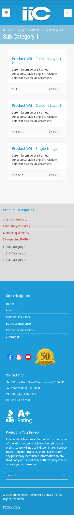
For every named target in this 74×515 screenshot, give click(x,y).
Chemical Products (15, 219)
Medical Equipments (16, 233)
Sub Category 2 (16, 253)
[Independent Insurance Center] (37, 14)
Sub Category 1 (16, 247)
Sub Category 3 (16, 260)
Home (10, 304)
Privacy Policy (11, 507)
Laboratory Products (16, 226)
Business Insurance (18, 323)
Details (52, 88)
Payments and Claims (20, 330)
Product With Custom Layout (36, 105)
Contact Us (13, 337)
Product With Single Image (35, 148)
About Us (12, 310)
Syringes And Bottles (16, 239)
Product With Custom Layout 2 (36, 60)
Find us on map (21, 400)
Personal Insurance (18, 317)
